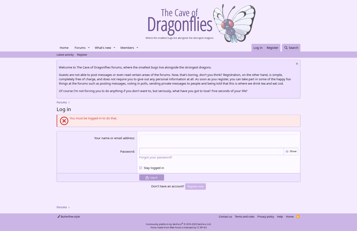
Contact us (225, 216)
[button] (89, 47)
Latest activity (65, 54)
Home (64, 47)
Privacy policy (265, 216)
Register (82, 54)
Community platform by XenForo (178, 224)
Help (280, 216)
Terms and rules (244, 216)
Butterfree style (70, 216)
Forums (80, 47)
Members (127, 47)
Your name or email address (114, 138)
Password (127, 151)
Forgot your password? (155, 157)
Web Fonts (175, 227)
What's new (103, 47)
